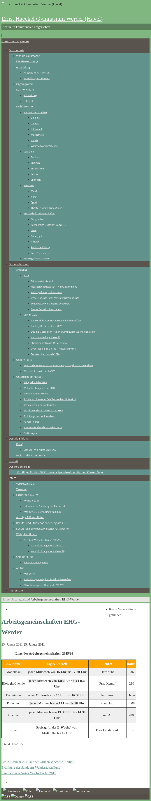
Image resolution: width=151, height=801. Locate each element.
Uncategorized (20, 599)
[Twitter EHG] (18, 796)
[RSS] (6, 796)
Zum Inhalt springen (15, 41)
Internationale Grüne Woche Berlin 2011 (28, 773)
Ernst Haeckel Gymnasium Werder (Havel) (52, 18)
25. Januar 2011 (12, 644)
